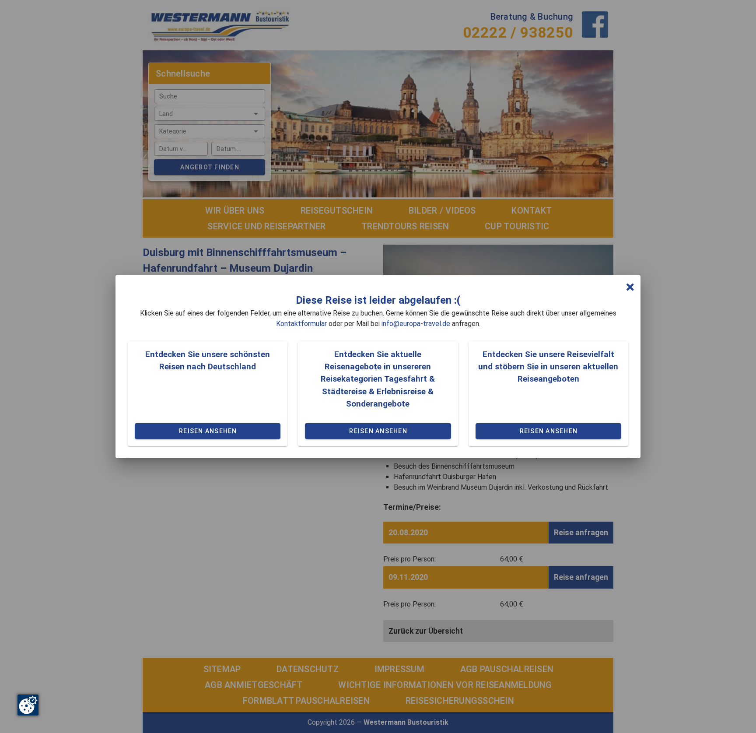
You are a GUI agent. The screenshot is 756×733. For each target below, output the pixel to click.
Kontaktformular (301, 323)
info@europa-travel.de (416, 323)
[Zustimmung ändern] (28, 704)
